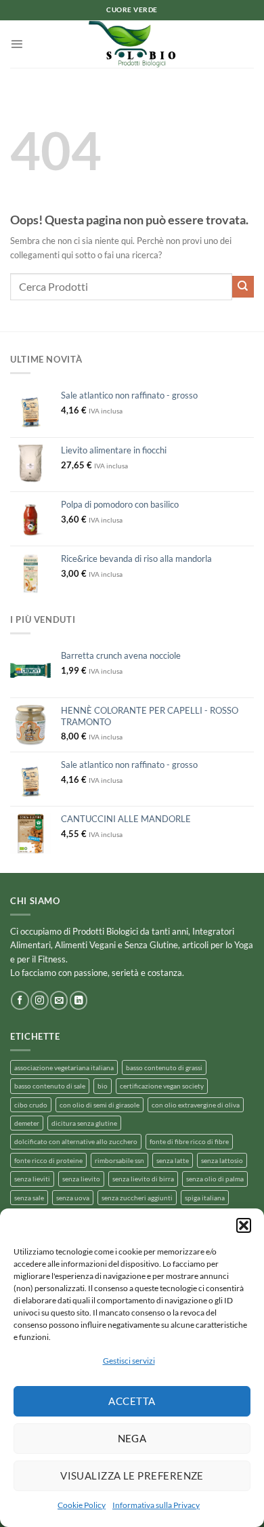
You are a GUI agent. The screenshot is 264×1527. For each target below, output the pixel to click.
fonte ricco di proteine (48, 1160)
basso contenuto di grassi (164, 1067)
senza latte (172, 1160)
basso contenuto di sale (49, 1086)
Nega (132, 1438)
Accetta (131, 1401)
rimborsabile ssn (119, 1160)
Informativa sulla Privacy (156, 1505)
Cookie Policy (82, 1505)
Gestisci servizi (129, 1361)
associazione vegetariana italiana (64, 1067)
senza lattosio (222, 1160)
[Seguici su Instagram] (39, 1000)
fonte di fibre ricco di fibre (189, 1141)
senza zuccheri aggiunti (137, 1198)
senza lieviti (32, 1179)
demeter (26, 1123)
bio (102, 1086)
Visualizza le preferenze (132, 1475)
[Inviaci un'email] (59, 1000)
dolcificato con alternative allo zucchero (75, 1141)
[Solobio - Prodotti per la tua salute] (132, 44)
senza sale (29, 1198)
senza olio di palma (215, 1179)
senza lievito (81, 1179)
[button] (243, 1225)
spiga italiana (205, 1198)
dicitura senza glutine (84, 1123)
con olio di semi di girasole (99, 1105)
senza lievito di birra (143, 1179)
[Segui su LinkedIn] (78, 1000)
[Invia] (243, 287)
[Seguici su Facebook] (19, 1000)
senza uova (72, 1198)
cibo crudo (30, 1105)
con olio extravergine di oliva (196, 1105)
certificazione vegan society (162, 1086)
